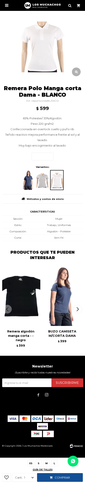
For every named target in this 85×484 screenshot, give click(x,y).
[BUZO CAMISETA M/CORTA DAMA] (62, 296)
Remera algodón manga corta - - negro (20, 335)
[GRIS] (42, 180)
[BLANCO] (56, 180)
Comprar (62, 477)
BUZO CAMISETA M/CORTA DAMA (62, 333)
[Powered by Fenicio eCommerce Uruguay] (76, 446)
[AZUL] (28, 180)
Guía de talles (43, 469)
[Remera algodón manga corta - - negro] (20, 296)
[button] (78, 309)
